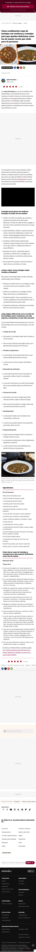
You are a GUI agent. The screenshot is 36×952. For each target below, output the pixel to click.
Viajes (20, 835)
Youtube (11, 809)
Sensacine (21, 892)
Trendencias (5, 915)
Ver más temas (6, 852)
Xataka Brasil (5, 931)
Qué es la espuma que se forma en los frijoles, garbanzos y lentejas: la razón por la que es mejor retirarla (17, 652)
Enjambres (22, 839)
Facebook (15, 67)
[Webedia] (6, 872)
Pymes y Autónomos (24, 917)
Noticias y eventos (24, 828)
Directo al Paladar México (9, 942)
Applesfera (5, 886)
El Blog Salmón (23, 915)
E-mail (24, 67)
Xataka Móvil (5, 883)
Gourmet (5, 828)
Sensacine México (24, 934)
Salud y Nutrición (24, 832)
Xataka (4, 881)
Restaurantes (6, 832)
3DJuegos (21, 881)
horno (25, 23)
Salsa (3, 846)
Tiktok (29, 809)
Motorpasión (22, 903)
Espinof (21, 895)
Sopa (28, 665)
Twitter (18, 67)
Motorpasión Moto (24, 906)
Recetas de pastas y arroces (16, 665)
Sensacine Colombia (24, 937)
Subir (29, 871)
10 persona (21, 179)
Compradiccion (6, 920)
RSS (18, 809)
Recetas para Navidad (9, 839)
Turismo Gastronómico (9, 835)
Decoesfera (5, 917)
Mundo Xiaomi (6, 891)
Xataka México (6, 929)
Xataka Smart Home (7, 889)
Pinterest (22, 809)
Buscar (28, 862)
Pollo (20, 842)
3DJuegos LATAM (23, 929)
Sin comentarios (8, 67)
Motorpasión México (24, 942)
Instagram (14, 809)
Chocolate (22, 846)
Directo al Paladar (7, 903)
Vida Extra (21, 883)
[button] (12, 80)
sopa (14, 98)
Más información (28, 950)
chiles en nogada (17, 23)
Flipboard (21, 67)
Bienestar (5, 842)
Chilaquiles (17, 801)
